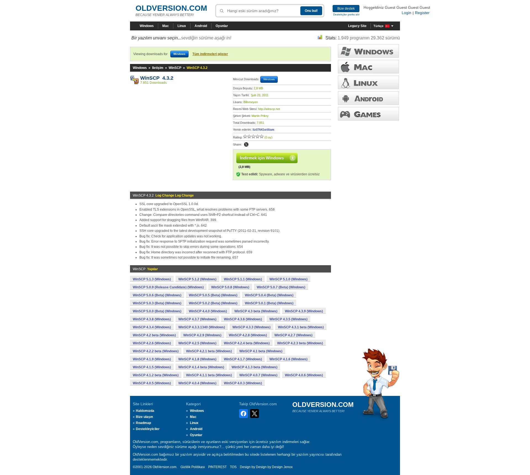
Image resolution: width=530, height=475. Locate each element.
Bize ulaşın (144, 417)
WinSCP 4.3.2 (156, 78)
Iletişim (157, 68)
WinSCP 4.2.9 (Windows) (202, 335)
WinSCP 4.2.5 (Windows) (197, 343)
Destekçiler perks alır (346, 14)
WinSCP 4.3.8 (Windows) (152, 319)
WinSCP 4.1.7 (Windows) (243, 359)
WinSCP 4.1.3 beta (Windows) (254, 367)
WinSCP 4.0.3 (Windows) (243, 383)
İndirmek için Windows (262, 157)
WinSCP (175, 68)
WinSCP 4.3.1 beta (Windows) (301, 327)
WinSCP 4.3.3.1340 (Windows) (201, 327)
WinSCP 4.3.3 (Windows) (251, 327)
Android (201, 26)
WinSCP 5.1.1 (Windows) (243, 279)
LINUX (368, 82)
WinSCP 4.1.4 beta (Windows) (201, 367)
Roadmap (143, 423)
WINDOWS (368, 51)
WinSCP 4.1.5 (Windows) (152, 367)
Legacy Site (357, 26)
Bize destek (346, 8)
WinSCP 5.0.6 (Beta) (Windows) (157, 295)
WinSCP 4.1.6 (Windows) (288, 359)
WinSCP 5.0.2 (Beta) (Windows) (213, 303)
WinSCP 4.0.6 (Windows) (304, 375)
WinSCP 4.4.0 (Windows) (208, 311)
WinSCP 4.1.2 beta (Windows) (156, 375)
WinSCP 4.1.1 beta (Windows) (209, 375)
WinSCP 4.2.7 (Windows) (293, 335)
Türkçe (378, 26)
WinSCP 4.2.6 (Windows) (152, 343)
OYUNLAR (368, 113)
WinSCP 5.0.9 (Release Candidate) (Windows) (168, 287)
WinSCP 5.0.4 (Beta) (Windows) (269, 295)
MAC (368, 66)
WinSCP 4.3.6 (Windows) (243, 319)
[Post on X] (246, 144)
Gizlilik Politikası (193, 467)
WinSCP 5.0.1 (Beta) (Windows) (269, 303)
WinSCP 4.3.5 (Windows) (288, 319)
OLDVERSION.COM (171, 8)
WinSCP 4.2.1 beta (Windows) (209, 351)
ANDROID (368, 98)
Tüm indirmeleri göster (210, 54)
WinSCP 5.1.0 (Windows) (288, 279)
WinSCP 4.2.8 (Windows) (248, 335)
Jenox (288, 467)
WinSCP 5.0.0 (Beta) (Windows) (157, 311)
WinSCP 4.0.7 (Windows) (258, 375)
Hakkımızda (145, 411)
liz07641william (263, 129)
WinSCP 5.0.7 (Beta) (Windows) (281, 287)
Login (406, 12)
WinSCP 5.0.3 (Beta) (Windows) (157, 303)
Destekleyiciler (148, 429)
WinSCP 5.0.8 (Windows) (230, 287)
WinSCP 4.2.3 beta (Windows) (300, 343)
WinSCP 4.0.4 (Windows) (197, 383)
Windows (147, 26)
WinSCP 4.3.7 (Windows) (197, 319)
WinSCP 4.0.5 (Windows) (152, 383)
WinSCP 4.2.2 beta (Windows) (156, 351)
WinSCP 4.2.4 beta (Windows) (247, 343)
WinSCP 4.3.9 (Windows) (304, 311)
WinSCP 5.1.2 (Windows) (197, 279)
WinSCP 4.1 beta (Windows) (260, 351)
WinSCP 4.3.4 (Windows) (152, 327)
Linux (181, 26)
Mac (165, 26)
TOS (233, 467)
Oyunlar (222, 26)
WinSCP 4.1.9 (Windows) (152, 359)
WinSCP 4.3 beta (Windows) (255, 311)
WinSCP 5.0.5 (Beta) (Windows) (213, 295)
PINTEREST (217, 467)
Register (422, 12)
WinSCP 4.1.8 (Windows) (197, 359)
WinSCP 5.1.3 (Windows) (152, 279)
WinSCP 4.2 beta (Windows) (154, 335)
